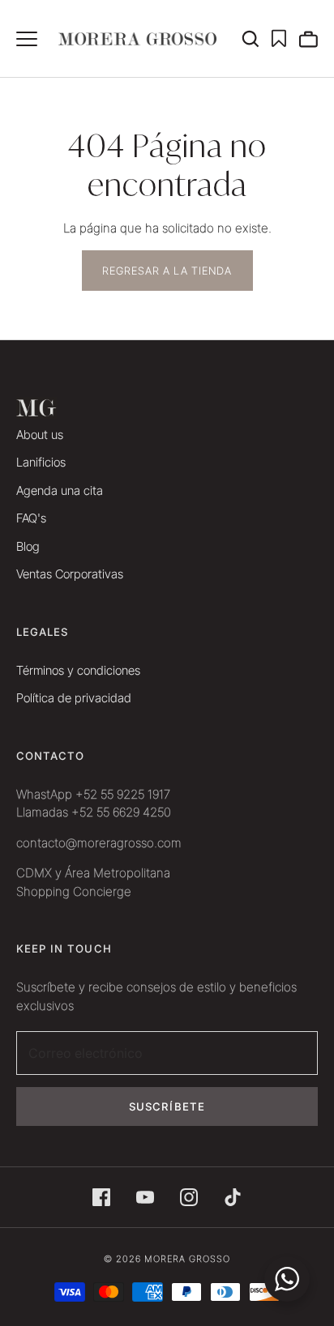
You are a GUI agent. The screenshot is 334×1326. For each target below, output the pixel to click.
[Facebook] (101, 1197)
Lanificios (41, 462)
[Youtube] (145, 1197)
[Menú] (27, 39)
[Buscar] (256, 39)
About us (39, 434)
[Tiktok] (232, 1197)
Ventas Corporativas (69, 574)
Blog (28, 546)
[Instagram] (189, 1197)
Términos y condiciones (78, 670)
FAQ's (31, 518)
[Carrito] (308, 39)
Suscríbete (167, 1106)
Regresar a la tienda (167, 270)
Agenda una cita (59, 490)
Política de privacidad (73, 698)
